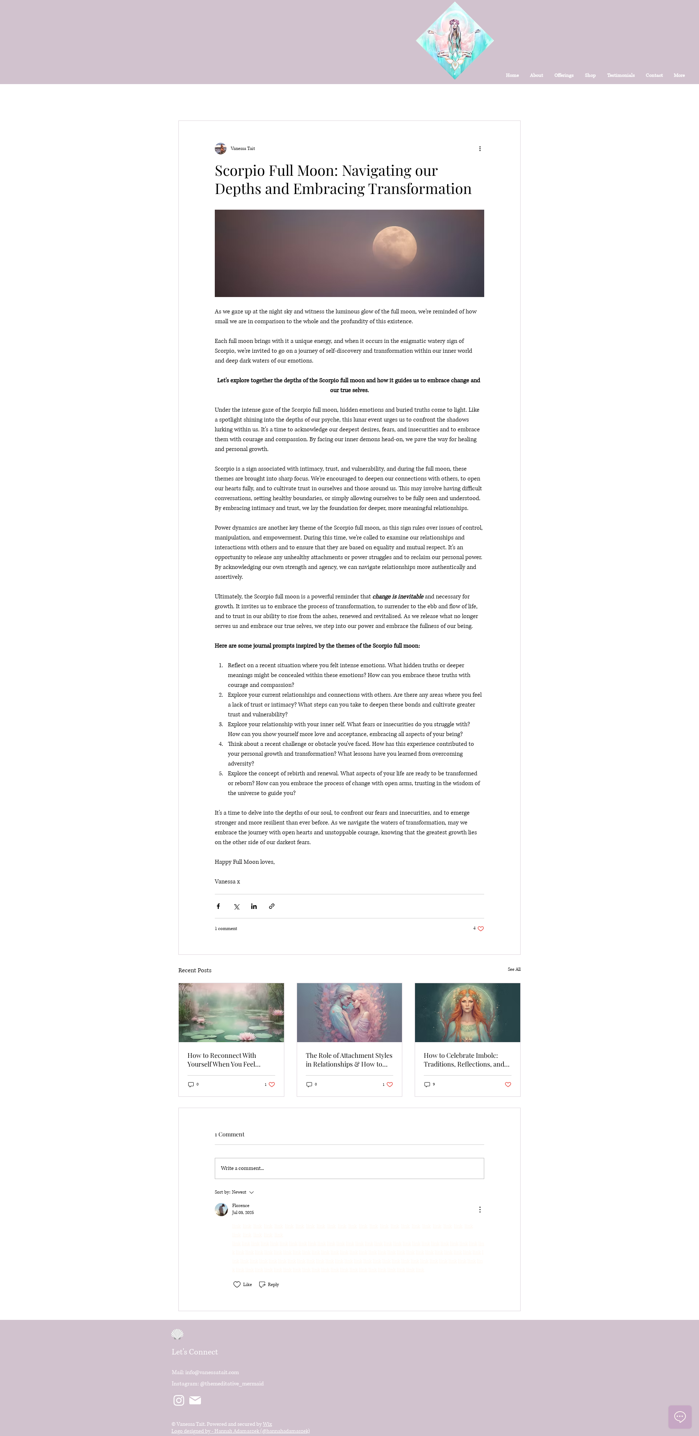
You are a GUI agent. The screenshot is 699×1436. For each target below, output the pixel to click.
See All (514, 969)
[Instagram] (179, 1400)
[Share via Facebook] (218, 906)
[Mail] (195, 1400)
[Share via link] (271, 906)
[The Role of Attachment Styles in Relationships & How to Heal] (349, 1012)
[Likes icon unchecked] (237, 1284)
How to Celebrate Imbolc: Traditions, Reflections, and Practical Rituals (464, 1059)
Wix (267, 1424)
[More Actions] (479, 1209)
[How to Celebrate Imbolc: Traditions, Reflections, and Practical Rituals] (467, 1012)
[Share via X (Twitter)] (236, 906)
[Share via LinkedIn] (253, 906)
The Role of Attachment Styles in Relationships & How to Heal (349, 1059)
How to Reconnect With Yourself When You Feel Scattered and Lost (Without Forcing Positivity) (227, 1059)
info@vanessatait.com (212, 1372)
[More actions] (479, 148)
